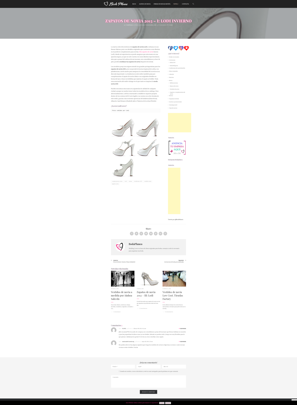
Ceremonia (172, 60)
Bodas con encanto (174, 57)
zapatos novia (115, 184)
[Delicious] (156, 233)
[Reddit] (146, 233)
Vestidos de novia (174, 89)
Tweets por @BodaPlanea (175, 219)
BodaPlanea (135, 244)
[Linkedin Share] (141, 233)
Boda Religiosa (174, 65)
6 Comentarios (169, 312)
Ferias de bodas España (162, 4)
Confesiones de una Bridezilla (177, 68)
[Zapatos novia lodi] (123, 128)
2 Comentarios (162, 25)
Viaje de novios (173, 108)
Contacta (185, 4)
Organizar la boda (174, 98)
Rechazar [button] (168, 403)
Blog (134, 4)
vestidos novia (147, 181)
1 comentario (117, 312)
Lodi (127, 110)
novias (130, 181)
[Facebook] (132, 233)
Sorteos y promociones (175, 102)
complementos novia (117, 181)
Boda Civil (172, 62)
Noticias (171, 77)
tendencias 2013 (138, 181)
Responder (183, 328)
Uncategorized (173, 105)
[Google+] (160, 233)
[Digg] (151, 233)
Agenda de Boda (145, 4)
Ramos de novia (174, 86)
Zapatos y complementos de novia (177, 93)
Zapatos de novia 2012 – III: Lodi (146, 293)
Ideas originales (173, 71)
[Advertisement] (179, 122)
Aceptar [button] (162, 403)
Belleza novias (174, 83)
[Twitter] (136, 233)
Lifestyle (171, 74)
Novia (175, 4)
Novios (171, 95)
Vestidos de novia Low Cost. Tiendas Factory (173, 295)
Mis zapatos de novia (146, 52)
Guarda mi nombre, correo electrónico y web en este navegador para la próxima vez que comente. (149, 371)
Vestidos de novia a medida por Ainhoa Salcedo (121, 295)
